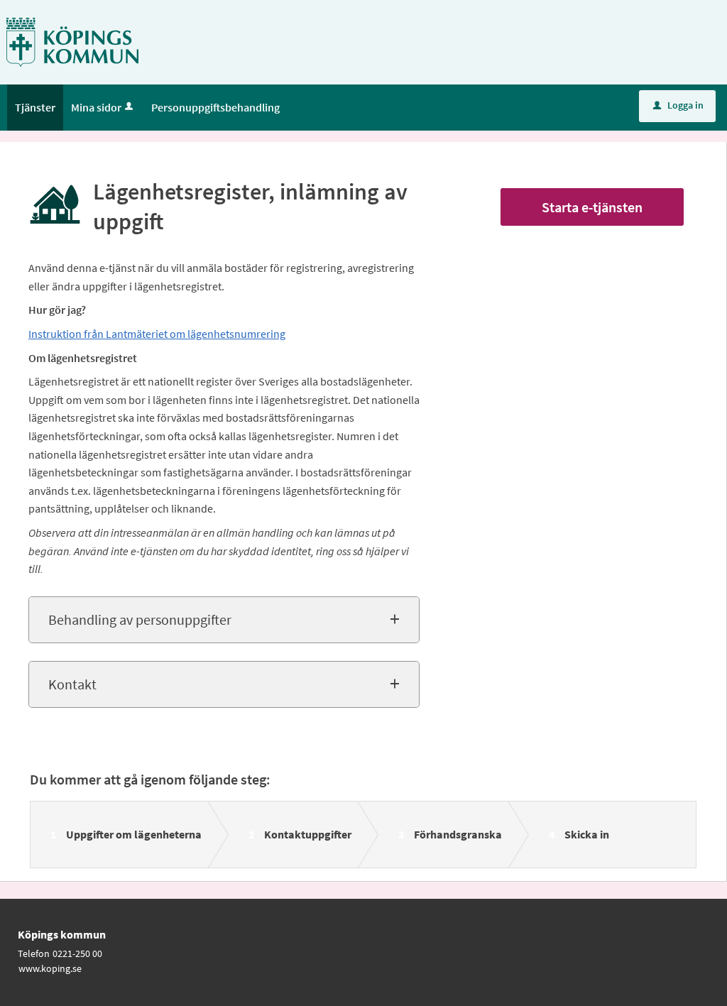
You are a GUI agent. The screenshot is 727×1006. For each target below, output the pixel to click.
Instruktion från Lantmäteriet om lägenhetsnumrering (156, 334)
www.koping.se (50, 968)
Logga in (678, 105)
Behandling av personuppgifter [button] (139, 619)
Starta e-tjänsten (592, 207)
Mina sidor (96, 107)
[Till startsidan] (72, 41)
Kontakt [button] (72, 684)
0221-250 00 (77, 953)
